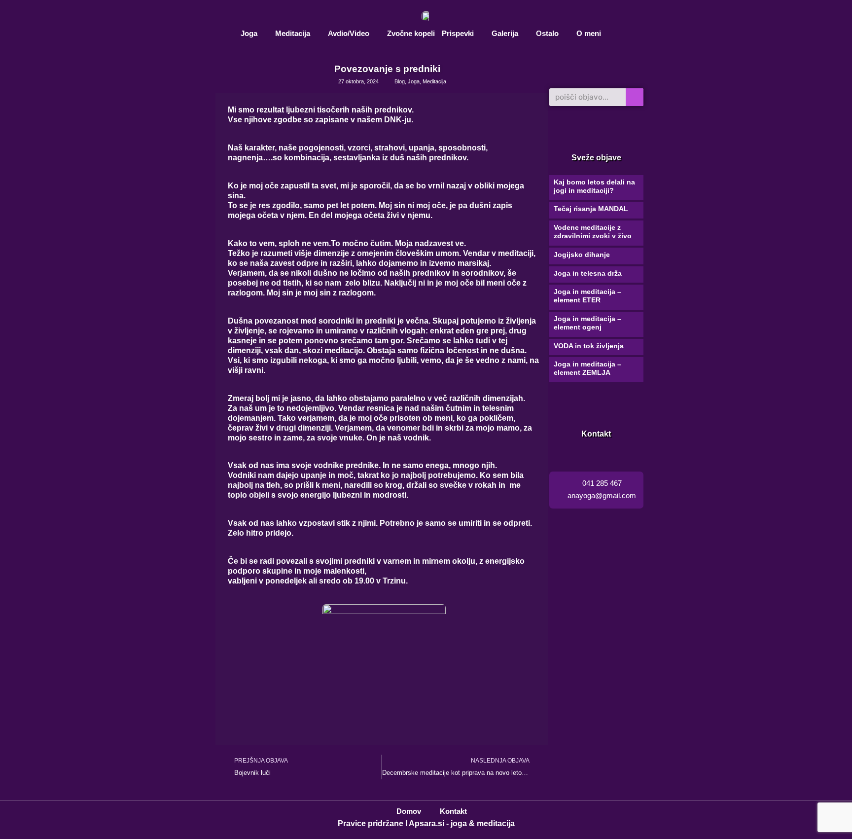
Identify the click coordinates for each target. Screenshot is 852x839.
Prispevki (458, 33)
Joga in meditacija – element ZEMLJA (587, 368)
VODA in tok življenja (589, 346)
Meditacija (292, 33)
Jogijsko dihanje (582, 254)
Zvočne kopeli (411, 33)
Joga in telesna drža (588, 273)
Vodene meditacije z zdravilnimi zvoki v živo (593, 231)
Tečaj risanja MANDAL (591, 209)
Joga (249, 33)
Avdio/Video (348, 33)
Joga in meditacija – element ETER (587, 296)
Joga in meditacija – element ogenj (587, 323)
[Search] (634, 97)
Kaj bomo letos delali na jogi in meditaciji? (594, 186)
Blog (399, 81)
